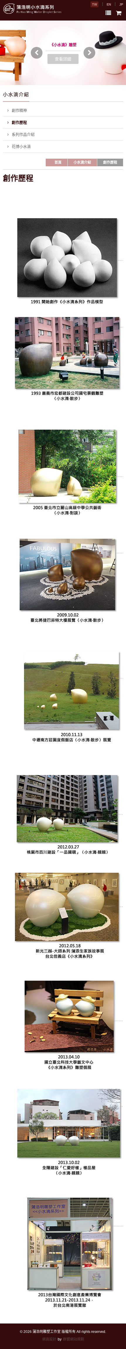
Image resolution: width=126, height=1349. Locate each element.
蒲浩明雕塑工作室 (47, 1332)
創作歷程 (19, 122)
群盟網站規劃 (73, 1339)
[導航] (108, 13)
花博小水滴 (21, 146)
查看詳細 (63, 59)
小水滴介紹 (82, 162)
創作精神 (19, 110)
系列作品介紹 (23, 134)
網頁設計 (49, 1339)
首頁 (58, 162)
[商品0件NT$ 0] (118, 13)
